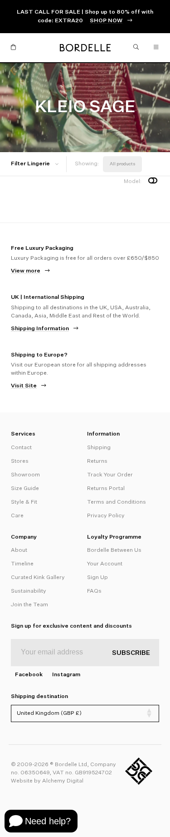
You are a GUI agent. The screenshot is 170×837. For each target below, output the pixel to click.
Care (17, 516)
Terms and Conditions (116, 502)
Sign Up (97, 577)
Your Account (104, 564)
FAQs (94, 591)
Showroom (25, 475)
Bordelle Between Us (114, 550)
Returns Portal (106, 488)
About (19, 550)
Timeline (22, 564)
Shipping (99, 448)
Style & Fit (24, 502)
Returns (97, 461)
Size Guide (25, 488)
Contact (21, 448)
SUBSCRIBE (131, 653)
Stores (20, 461)
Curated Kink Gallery (38, 577)
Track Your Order (110, 475)
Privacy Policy (106, 516)
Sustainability (28, 591)
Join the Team (29, 605)
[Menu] (156, 47)
